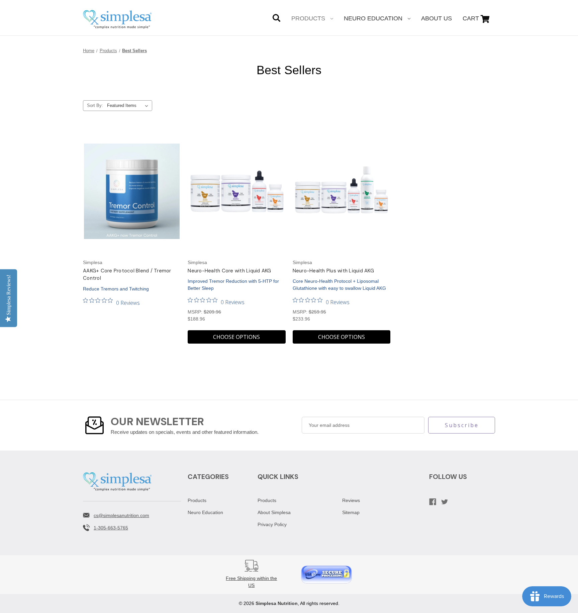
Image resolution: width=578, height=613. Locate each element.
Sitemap (351, 512)
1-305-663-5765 (111, 527)
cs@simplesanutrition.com (121, 515)
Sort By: (95, 105)
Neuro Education (374, 18)
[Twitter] (444, 501)
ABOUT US (436, 18)
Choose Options (236, 337)
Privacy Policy (272, 524)
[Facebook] (432, 501)
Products (309, 18)
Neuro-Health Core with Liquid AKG (229, 270)
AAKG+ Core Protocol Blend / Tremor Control (127, 274)
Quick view (132, 191)
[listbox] (129, 106)
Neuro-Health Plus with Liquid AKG (333, 270)
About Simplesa (274, 512)
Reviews (351, 500)
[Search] (276, 18)
